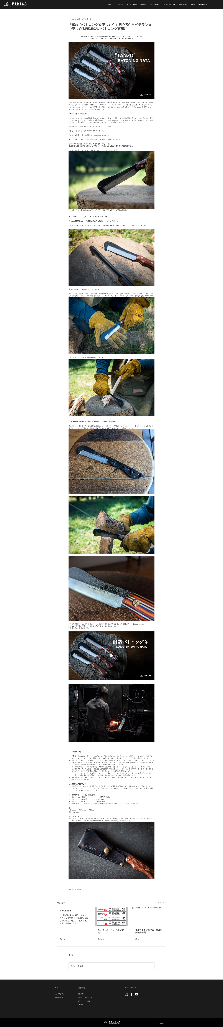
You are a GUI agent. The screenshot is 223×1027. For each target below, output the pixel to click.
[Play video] (111, 655)
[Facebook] (131, 994)
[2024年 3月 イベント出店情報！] (111, 916)
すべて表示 (162, 902)
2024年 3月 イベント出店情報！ (111, 931)
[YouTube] (136, 994)
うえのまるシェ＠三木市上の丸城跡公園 (148, 931)
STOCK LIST (65, 911)
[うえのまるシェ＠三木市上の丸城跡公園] (149, 916)
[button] (143, 4)
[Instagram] (126, 994)
